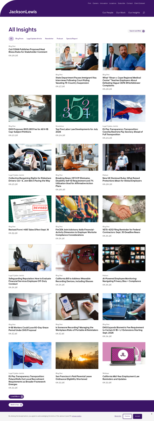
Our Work (120, 13)
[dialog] (77, 416)
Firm (89, 3)
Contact (130, 3)
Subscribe (121, 3)
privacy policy (76, 416)
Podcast (60, 39)
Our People (107, 13)
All (11, 39)
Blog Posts (19, 39)
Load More (15, 397)
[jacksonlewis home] (23, 11)
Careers (96, 3)
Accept (137, 416)
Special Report (72, 39)
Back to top (15, 405)
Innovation (104, 3)
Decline (127, 416)
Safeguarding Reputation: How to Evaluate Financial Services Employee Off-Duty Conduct (30, 281)
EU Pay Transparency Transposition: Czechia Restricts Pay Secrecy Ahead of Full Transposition (123, 132)
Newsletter (49, 39)
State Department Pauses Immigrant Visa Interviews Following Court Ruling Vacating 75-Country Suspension (76, 80)
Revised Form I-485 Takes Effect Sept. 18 (29, 230)
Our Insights (134, 13)
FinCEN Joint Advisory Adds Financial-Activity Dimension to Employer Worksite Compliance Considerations (76, 232)
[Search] (143, 13)
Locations (112, 3)
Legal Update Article (34, 39)
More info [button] (118, 416)
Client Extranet (139, 3)
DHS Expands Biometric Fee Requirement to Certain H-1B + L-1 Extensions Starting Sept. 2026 (123, 330)
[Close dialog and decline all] (151, 414)
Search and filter (135, 31)
